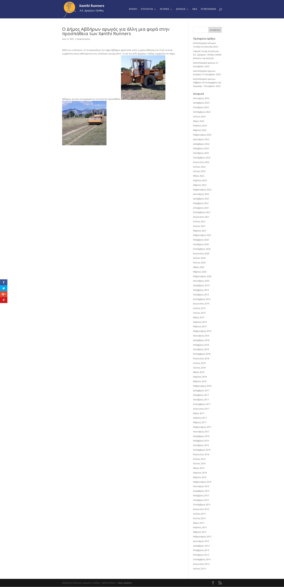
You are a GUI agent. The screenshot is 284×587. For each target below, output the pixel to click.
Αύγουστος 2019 (201, 303)
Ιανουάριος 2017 (201, 431)
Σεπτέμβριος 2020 (201, 248)
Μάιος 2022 (198, 175)
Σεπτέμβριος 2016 (201, 449)
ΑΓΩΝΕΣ (164, 9)
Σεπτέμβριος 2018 (201, 353)
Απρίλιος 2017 (200, 417)
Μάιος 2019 (198, 317)
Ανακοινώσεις (83, 39)
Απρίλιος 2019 (200, 322)
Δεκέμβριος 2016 (201, 436)
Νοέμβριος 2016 (201, 440)
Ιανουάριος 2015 (201, 541)
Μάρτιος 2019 (199, 326)
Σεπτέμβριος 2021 (201, 212)
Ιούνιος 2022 (199, 171)
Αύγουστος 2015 (201, 509)
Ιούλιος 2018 (199, 363)
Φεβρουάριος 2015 (202, 536)
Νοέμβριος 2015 (201, 495)
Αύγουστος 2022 (201, 162)
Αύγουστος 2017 (201, 408)
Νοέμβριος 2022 (201, 148)
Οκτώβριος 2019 (201, 294)
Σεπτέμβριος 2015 (201, 504)
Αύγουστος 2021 (201, 216)
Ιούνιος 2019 (199, 312)
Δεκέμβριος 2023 (201, 102)
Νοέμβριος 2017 (201, 395)
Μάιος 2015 (198, 522)
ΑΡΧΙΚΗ (133, 9)
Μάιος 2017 (198, 413)
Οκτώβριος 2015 (201, 500)
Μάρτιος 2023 (199, 130)
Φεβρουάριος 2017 (202, 427)
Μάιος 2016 (198, 468)
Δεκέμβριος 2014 (201, 545)
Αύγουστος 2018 (201, 358)
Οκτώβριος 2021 (201, 207)
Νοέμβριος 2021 (201, 203)
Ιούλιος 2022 (199, 166)
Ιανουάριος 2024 (201, 98)
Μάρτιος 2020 (199, 271)
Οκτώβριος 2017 (201, 399)
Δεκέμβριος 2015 (201, 490)
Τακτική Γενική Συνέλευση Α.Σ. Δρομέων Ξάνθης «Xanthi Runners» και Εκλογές (207, 55)
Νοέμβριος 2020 (201, 239)
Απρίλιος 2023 (200, 125)
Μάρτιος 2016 (199, 477)
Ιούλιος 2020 (199, 258)
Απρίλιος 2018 (200, 376)
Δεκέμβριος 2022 (201, 143)
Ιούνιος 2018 (199, 367)
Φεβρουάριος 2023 (202, 134)
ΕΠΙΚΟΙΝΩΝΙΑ (208, 9)
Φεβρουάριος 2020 (202, 276)
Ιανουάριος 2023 (201, 139)
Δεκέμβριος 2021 (201, 198)
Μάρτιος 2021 (199, 230)
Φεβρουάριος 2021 (202, 235)
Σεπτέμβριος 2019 (201, 299)
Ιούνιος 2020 (199, 262)
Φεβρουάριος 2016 (202, 481)
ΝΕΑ (194, 9)
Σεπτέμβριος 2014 (201, 559)
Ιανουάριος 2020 (201, 280)
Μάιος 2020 (198, 267)
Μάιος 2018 (198, 372)
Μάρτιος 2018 (199, 381)
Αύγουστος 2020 (201, 253)
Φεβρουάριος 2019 (202, 331)
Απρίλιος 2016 (200, 472)
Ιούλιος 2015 (199, 513)
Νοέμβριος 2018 (201, 344)
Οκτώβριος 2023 (201, 107)
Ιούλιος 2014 (199, 568)
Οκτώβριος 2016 (201, 445)
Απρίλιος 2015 (200, 527)
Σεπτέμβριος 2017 (201, 404)
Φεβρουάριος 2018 (202, 385)
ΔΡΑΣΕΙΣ (180, 9)
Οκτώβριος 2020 (201, 244)
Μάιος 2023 (198, 121)
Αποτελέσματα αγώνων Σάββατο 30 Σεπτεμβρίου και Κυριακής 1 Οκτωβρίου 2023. (207, 82)
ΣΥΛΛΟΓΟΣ (147, 9)
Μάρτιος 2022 (199, 185)
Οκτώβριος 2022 (201, 153)
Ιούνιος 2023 (199, 116)
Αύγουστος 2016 (201, 454)
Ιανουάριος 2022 (201, 194)
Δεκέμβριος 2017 (201, 390)
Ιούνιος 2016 (199, 463)
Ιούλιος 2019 (199, 308)
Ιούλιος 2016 (199, 459)
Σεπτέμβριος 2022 (201, 157)
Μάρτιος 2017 (199, 422)
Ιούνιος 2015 (199, 518)
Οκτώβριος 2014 (201, 554)
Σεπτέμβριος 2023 (201, 111)
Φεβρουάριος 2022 (202, 189)
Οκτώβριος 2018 (201, 349)
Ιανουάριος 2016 (201, 486)
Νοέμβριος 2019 (201, 290)
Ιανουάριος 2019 (201, 335)
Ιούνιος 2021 (199, 226)
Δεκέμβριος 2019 (201, 285)
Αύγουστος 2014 (201, 564)
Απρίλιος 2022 (200, 180)
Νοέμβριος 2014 (201, 550)
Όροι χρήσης (125, 582)
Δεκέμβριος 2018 (201, 340)
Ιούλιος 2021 (199, 221)
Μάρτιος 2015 (199, 532)
